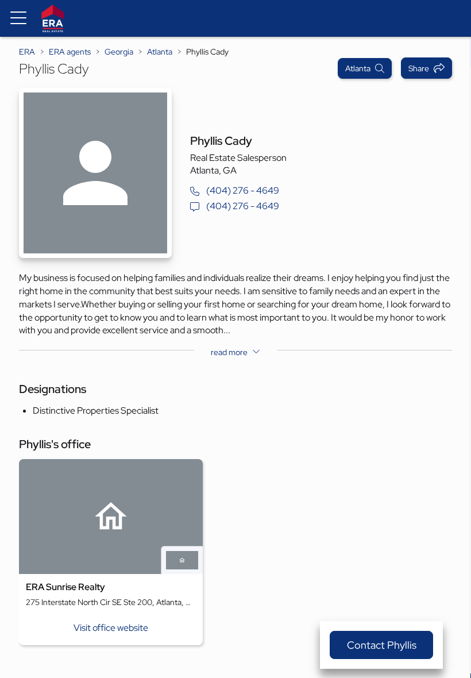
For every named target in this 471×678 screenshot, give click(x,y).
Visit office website (111, 628)
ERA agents (70, 52)
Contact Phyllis (381, 645)
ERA (27, 52)
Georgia (119, 52)
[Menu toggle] (18, 18)
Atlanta (159, 52)
